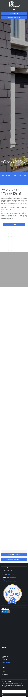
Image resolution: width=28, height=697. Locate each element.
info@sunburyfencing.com (8, 580)
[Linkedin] (5, 611)
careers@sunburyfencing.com (9, 581)
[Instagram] (8, 611)
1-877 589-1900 (12, 577)
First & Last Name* (6, 689)
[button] (14, 10)
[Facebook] (2, 611)
